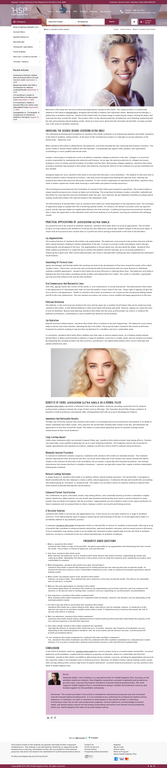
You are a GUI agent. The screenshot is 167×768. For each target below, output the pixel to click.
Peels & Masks (19, 52)
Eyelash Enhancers (21, 37)
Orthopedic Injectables (23, 47)
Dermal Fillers (19, 32)
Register (117, 745)
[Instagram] (51, 718)
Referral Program (121, 752)
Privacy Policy (90, 749)
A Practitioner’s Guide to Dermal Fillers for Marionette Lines (25, 97)
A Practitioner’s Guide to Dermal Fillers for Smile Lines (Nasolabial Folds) (25, 105)
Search (111, 21)
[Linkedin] (48, 718)
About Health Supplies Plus (125, 754)
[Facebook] (55, 718)
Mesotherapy (18, 42)
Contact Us (89, 745)
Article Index (119, 749)
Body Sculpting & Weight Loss (25, 27)
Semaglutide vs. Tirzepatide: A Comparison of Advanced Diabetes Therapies (26, 115)
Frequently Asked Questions (96, 752)
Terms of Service (91, 747)
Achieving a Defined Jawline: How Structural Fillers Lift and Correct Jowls (25, 77)
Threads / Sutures (20, 62)
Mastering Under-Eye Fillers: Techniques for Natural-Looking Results (25, 87)
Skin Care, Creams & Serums (25, 57)
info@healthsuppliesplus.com (143, 13)
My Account (119, 747)
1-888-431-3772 (138, 10)
